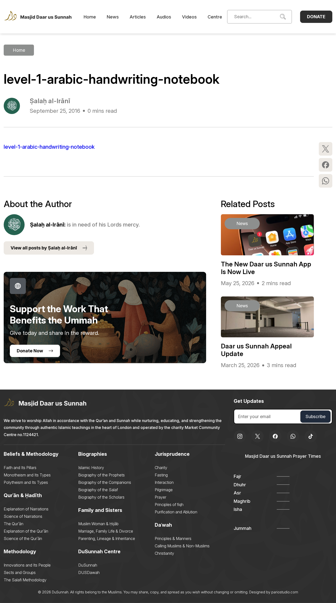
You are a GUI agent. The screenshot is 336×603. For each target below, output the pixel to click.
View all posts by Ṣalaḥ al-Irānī (44, 247)
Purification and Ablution (176, 511)
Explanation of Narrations (26, 508)
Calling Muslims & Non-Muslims (182, 545)
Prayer (160, 497)
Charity (161, 467)
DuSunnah (87, 565)
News (113, 16)
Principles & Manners (173, 538)
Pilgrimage (164, 489)
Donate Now (30, 350)
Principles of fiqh (169, 504)
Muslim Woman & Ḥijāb (98, 523)
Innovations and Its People (27, 565)
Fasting (161, 475)
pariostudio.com (284, 592)
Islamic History (91, 467)
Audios (164, 16)
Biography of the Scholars (101, 497)
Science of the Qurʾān (23, 538)
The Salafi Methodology (25, 579)
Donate (316, 16)
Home (90, 16)
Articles (138, 16)
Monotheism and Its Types (27, 475)
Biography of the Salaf (98, 489)
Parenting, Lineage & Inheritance (106, 538)
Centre (215, 16)
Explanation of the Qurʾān (26, 531)
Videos (189, 16)
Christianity (164, 553)
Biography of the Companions (104, 482)
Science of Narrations (23, 516)
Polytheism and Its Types (26, 482)
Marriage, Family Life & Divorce (105, 531)
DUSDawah (89, 572)
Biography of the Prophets (101, 475)
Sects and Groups (20, 572)
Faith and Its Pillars (20, 467)
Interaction (164, 482)
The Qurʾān (13, 523)
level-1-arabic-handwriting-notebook (49, 147)
